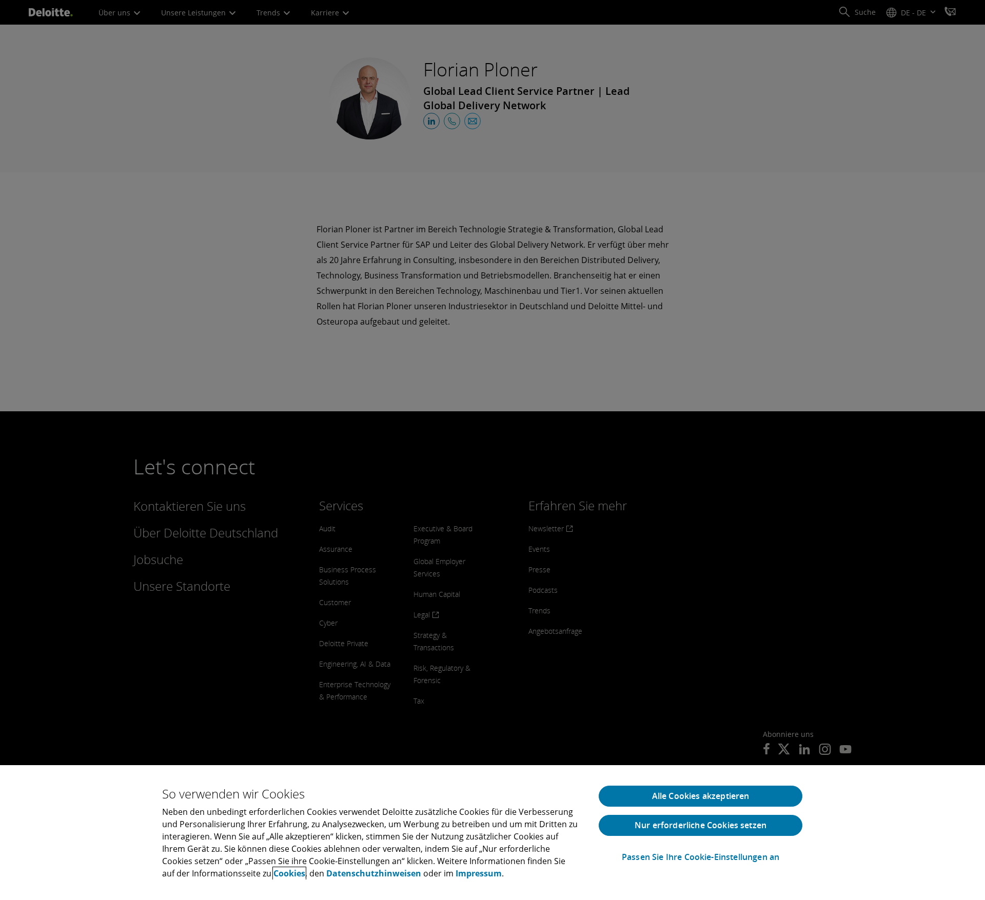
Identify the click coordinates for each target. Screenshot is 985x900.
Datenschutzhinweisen (373, 873)
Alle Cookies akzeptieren (701, 796)
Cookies (289, 873)
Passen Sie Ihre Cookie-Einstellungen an (700, 857)
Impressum (479, 873)
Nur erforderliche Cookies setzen (700, 825)
